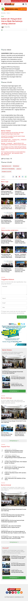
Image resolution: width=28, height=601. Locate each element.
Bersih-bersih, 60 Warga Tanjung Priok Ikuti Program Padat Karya (15, 467)
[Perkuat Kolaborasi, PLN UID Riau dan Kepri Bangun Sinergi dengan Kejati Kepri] (7, 186)
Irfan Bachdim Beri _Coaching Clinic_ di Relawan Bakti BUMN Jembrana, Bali (13, 140)
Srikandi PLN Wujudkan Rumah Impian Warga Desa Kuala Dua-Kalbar (13, 136)
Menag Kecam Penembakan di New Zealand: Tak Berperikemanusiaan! (14, 451)
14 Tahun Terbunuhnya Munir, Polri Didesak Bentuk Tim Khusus (16, 462)
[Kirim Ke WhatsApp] (25, 177)
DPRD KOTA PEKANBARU (8, 169)
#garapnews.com (6, 166)
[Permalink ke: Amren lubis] (2, 26)
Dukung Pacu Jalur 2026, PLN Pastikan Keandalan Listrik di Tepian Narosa (11, 526)
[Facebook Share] (13, 177)
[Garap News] (9, 4)
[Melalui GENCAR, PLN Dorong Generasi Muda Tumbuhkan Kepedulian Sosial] (6, 385)
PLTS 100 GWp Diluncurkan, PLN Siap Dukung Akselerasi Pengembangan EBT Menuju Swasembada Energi (18, 378)
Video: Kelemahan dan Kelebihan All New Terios (15, 479)
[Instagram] (15, 592)
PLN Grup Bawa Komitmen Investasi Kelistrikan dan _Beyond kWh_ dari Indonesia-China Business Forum (13, 153)
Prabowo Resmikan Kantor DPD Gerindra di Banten (15, 473)
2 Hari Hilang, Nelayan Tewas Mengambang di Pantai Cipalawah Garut (15, 456)
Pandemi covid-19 (6, 171)
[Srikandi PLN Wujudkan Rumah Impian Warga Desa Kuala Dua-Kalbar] (21, 186)
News (2, 16)
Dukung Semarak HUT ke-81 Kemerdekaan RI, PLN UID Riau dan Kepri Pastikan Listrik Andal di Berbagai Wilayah (13, 532)
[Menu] (2, 4)
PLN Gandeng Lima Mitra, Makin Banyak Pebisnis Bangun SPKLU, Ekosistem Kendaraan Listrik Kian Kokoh (14, 148)
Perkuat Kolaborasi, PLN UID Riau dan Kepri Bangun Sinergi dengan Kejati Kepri (12, 133)
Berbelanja (16, 166)
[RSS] (21, 592)
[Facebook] (7, 592)
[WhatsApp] (18, 592)
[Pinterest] (13, 592)
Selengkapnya (13, 391)
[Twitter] (10, 592)
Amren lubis (7, 26)
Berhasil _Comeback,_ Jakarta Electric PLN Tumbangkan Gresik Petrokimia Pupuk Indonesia (13, 144)
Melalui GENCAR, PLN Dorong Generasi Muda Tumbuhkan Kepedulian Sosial (17, 385)
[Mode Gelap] (23, 4)
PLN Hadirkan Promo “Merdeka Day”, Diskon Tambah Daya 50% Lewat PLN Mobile (12, 537)
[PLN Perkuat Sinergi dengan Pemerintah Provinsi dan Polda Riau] (14, 362)
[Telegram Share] (22, 177)
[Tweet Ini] (16, 177)
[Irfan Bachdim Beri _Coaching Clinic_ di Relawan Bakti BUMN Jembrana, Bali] (7, 201)
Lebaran (19, 169)
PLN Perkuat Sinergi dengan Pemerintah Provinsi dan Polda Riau (12, 372)
